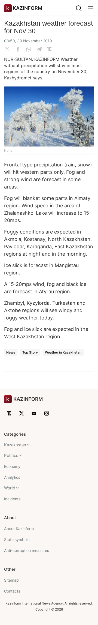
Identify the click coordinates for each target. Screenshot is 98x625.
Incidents (12, 499)
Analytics (12, 477)
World (9, 488)
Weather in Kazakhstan (63, 352)
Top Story (30, 352)
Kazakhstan (15, 444)
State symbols (16, 539)
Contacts (12, 591)
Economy (12, 466)
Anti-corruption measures (26, 550)
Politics (11, 455)
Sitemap (11, 580)
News (10, 352)
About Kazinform (19, 528)
